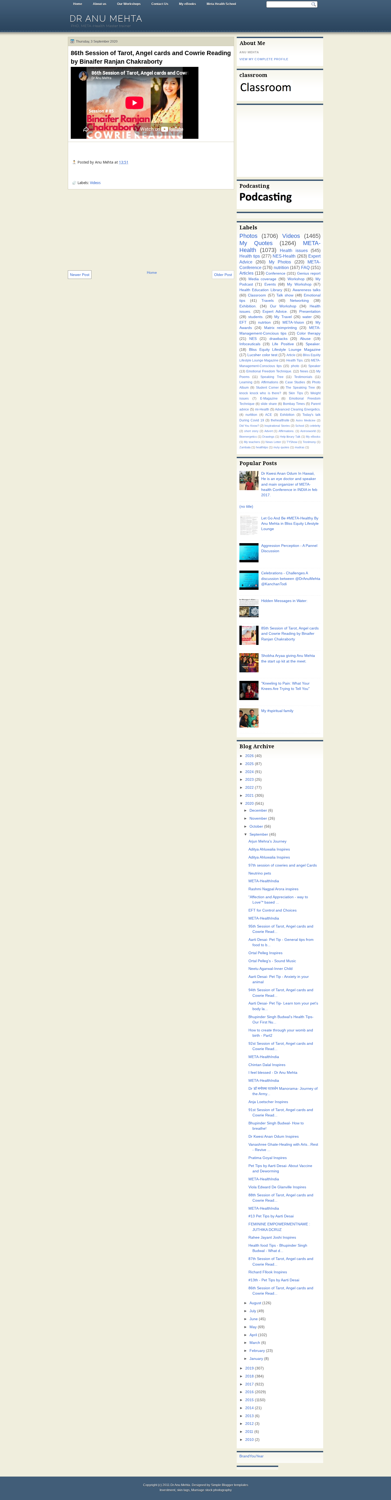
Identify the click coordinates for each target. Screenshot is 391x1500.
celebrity (315, 425)
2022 (249, 788)
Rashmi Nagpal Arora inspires (273, 889)
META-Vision (293, 322)
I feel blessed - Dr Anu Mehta (272, 1073)
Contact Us (159, 4)
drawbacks (278, 339)
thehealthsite (280, 420)
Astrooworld (308, 431)
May (253, 1327)
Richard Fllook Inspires (267, 1272)
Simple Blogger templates (229, 1485)
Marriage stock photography (211, 1490)
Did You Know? (249, 425)
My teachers (252, 442)
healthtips (262, 447)
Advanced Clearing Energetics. (298, 409)
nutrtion (264, 322)
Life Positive (283, 344)
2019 (249, 1368)
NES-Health (284, 256)
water (307, 317)
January (256, 1359)
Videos (95, 183)
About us (99, 4)
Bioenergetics (248, 436)
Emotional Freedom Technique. (269, 371)
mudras (300, 447)
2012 (249, 1424)
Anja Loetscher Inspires (268, 1102)
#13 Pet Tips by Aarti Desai (271, 1216)
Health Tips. (294, 360)
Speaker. (313, 344)
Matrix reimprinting (280, 328)
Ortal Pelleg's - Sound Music (272, 961)
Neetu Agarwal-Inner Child (270, 969)
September (258, 834)
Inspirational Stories (277, 425)
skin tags (183, 1490)
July (252, 1311)
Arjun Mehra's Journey (267, 841)
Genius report (309, 273)
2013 (249, 1416)
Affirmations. (286, 431)
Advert (268, 431)
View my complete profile (263, 59)
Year (260, 1456)
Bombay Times (294, 404)
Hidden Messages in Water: (284, 601)
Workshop (296, 279)
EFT (243, 322)
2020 (249, 804)
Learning (245, 382)
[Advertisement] (151, 229)
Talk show (284, 295)
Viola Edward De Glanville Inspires (277, 1187)
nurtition (251, 415)
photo (295, 366)
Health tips (249, 256)
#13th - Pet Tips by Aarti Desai (273, 1280)
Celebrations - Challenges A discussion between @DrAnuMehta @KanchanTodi (290, 578)
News (304, 371)
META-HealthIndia (263, 881)
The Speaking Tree (300, 387)
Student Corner (267, 387)
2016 (249, 1392)
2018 (249, 1376)
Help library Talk (290, 436)
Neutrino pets (259, 873)
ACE (268, 415)
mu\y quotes (281, 447)
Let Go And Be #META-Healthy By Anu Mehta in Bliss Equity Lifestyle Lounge (290, 523)
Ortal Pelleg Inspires (265, 953)
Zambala (245, 447)
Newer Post (79, 275)
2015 (249, 1400)
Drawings (268, 436)
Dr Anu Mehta (106, 18)
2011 (249, 1432)
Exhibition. (248, 306)
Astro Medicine (305, 420)
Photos (248, 236)
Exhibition (287, 415)
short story (251, 431)
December (258, 810)
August (255, 1303)
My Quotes (256, 243)
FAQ (305, 267)
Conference (275, 273)
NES (253, 339)
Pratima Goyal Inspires (267, 1158)
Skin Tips (296, 393)
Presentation (310, 312)
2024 (249, 772)
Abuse (305, 339)
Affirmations (269, 382)
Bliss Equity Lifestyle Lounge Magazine (285, 350)
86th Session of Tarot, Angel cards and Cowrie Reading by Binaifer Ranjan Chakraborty (151, 57)
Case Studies (295, 382)
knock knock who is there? (260, 393)
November (258, 818)
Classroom (257, 295)
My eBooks (187, 4)
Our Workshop (283, 306)
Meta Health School (221, 4)
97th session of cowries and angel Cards (282, 865)
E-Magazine (269, 398)
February (257, 1351)
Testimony (309, 442)
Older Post (223, 275)
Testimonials (303, 377)
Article (291, 355)
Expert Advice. (275, 312)
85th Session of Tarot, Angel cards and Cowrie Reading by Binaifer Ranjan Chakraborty (290, 633)
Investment (167, 1490)
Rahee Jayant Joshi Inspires (272, 1237)
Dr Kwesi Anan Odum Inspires (273, 1137)
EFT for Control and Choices (272, 910)
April (253, 1335)
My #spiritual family (277, 711)
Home (77, 4)
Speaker (314, 366)
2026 (249, 756)
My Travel (283, 317)
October (256, 826)
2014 (249, 1408)
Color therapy (309, 333)
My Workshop (299, 284)
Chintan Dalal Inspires (266, 1065)
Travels (267, 301)
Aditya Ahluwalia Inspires (269, 849)
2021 (249, 796)
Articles (246, 273)
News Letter (273, 442)
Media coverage (262, 279)
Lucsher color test (262, 355)
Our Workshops (129, 4)
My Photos (280, 261)
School (299, 425)
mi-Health (262, 409)
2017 (249, 1384)
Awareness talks (307, 290)
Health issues (294, 250)
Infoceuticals (249, 344)
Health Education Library (260, 290)
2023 (249, 780)
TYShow (291, 442)
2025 (249, 764)
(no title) (246, 507)
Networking (299, 301)
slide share (269, 404)
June (253, 1319)
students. (256, 317)
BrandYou (247, 1456)
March (254, 1343)
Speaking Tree (272, 377)
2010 (249, 1440)
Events (270, 284)
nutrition (281, 267)
